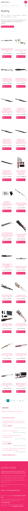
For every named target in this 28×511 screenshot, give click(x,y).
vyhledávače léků (5, 502)
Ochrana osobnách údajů (13, 490)
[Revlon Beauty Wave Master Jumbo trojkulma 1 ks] (21, 226)
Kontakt (3, 490)
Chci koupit (7, 56)
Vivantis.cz (17, 427)
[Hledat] (25, 5)
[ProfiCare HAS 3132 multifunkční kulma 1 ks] (7, 375)
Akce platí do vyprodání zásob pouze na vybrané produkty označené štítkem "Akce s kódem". (13, 422)
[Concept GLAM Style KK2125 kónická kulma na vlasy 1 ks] (21, 195)
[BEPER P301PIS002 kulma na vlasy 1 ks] (7, 287)
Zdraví (2, 15)
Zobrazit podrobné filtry (7, 26)
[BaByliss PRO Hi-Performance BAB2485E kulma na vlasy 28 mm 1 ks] (7, 163)
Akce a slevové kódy (8, 418)
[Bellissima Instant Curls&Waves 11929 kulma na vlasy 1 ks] (7, 70)
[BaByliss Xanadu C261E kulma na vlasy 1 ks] (21, 258)
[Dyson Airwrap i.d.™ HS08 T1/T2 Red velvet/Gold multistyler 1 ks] (21, 163)
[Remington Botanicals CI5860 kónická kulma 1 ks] (7, 41)
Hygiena (9, 15)
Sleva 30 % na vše (6, 442)
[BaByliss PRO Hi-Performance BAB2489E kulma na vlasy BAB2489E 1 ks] (7, 100)
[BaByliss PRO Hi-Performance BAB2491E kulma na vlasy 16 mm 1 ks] (7, 131)
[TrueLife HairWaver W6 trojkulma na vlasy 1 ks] (21, 316)
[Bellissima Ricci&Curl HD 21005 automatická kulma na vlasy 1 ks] (21, 70)
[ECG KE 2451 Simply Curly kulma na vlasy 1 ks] (7, 346)
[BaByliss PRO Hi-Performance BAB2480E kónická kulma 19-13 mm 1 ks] (21, 131)
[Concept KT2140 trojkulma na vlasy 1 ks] (21, 287)
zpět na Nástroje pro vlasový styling (13, 411)
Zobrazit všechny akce (8, 455)
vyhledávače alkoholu (18, 506)
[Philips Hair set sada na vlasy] (21, 42)
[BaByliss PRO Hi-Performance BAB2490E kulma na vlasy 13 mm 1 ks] (21, 100)
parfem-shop (5, 2)
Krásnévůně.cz (16, 432)
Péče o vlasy (16, 15)
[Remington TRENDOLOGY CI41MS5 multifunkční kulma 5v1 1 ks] (7, 194)
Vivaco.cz (17, 438)
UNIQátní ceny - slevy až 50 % (10, 430)
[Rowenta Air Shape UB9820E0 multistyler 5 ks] (7, 316)
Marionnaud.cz (16, 445)
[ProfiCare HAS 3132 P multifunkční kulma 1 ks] (21, 346)
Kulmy (14, 17)
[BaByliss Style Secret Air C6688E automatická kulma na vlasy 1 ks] (7, 256)
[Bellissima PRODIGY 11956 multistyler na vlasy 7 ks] (21, 375)
